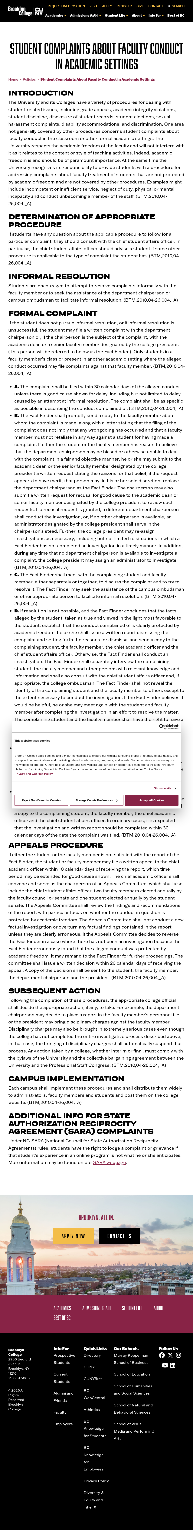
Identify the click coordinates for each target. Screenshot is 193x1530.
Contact (155, 6)
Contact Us (119, 1235)
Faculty (60, 1412)
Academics (54, 15)
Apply (107, 6)
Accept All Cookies (151, 800)
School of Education (132, 1374)
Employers (63, 1423)
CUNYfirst (93, 1378)
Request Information (66, 6)
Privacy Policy (96, 1480)
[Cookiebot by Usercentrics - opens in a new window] (162, 727)
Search (178, 6)
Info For (155, 15)
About (137, 15)
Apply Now (74, 1236)
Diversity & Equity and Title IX (94, 1499)
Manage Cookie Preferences (94, 800)
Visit (93, 6)
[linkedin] (173, 1365)
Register (124, 6)
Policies (29, 79)
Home (13, 79)
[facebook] (162, 1355)
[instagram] (179, 1355)
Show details (162, 788)
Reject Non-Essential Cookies (41, 800)
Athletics (92, 1409)
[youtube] (165, 1365)
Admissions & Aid (84, 15)
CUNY (89, 1366)
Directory (92, 1355)
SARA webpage (109, 1162)
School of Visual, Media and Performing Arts (134, 1431)
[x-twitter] (170, 1355)
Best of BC (176, 15)
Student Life (115, 15)
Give (140, 6)
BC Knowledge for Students (95, 1428)
